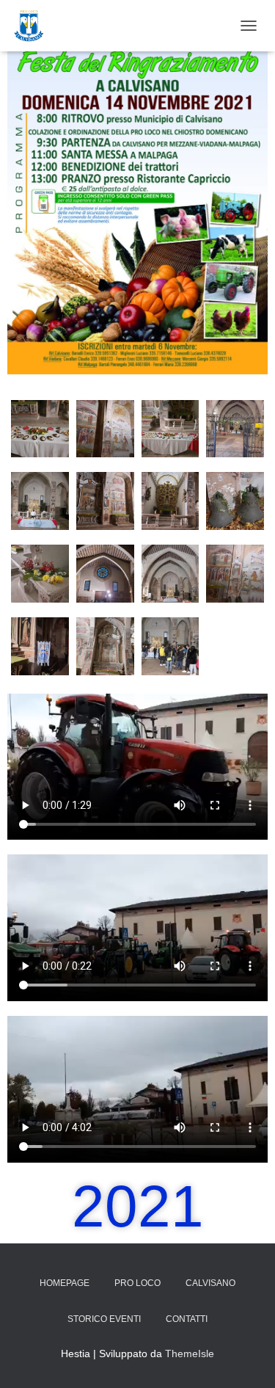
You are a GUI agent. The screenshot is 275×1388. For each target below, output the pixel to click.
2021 (138, 1206)
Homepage (64, 1283)
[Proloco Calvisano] (34, 25)
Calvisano (210, 1283)
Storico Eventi (104, 1319)
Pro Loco (137, 1283)
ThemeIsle (189, 1353)
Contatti (187, 1319)
